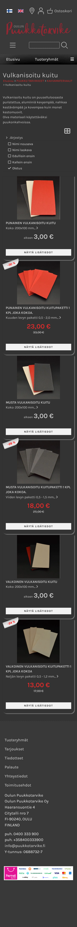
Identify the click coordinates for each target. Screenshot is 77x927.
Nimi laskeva (22, 150)
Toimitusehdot (18, 785)
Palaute (12, 767)
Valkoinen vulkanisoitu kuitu (31, 582)
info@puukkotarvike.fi (25, 845)
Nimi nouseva (22, 144)
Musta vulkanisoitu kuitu (28, 402)
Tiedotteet (14, 758)
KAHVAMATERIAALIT (59, 81)
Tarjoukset (14, 749)
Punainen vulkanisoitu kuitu (31, 223)
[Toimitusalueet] (32, 10)
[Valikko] (72, 59)
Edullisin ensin (23, 156)
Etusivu (13, 59)
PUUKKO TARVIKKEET (30, 81)
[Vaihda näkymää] (67, 132)
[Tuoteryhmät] (12, 45)
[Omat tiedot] (41, 10)
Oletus (17, 168)
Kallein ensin (22, 162)
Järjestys (16, 137)
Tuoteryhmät (46, 59)
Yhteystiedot (16, 776)
